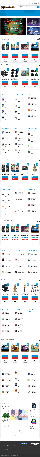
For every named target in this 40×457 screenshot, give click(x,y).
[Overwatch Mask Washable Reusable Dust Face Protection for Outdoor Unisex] (3, 138)
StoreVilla (22, 455)
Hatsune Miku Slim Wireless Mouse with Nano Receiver (8, 319)
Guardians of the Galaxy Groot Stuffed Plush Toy (21, 199)
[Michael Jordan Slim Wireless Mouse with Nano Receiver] (3, 313)
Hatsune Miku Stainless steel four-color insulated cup (34, 266)
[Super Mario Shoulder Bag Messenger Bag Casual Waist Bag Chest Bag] (35, 168)
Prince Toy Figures (21, 254)
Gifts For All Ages (9, 14)
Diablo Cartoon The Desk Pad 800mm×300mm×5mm (8, 260)
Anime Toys (19, 204)
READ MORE (5, 410)
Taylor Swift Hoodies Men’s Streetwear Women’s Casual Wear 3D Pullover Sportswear (34, 98)
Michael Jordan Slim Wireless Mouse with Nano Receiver (8, 313)
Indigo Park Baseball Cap (21, 105)
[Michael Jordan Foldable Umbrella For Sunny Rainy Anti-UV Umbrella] (29, 205)
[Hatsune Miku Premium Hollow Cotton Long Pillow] (29, 386)
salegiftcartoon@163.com (6, 0)
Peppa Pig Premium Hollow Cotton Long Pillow (34, 380)
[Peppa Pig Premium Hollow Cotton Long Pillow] (29, 380)
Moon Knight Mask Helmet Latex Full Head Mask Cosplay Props (8, 144)
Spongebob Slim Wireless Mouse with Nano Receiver (8, 325)
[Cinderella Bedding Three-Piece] (35, 46)
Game (5, 78)
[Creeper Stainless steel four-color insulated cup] (29, 259)
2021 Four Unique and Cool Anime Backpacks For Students (33, 412)
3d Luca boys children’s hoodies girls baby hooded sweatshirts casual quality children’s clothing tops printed (34, 116)
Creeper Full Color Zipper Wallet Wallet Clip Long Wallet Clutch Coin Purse (34, 152)
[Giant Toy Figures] (16, 259)
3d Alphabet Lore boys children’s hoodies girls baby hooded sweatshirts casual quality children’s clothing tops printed (34, 110)
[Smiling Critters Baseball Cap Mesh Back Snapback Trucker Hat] (16, 117)
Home (3, 11)
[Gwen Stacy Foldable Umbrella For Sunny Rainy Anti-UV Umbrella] (29, 199)
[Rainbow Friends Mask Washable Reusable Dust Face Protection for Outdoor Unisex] (3, 132)
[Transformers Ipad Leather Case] (16, 144)
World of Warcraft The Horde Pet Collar (8, 194)
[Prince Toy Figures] (16, 254)
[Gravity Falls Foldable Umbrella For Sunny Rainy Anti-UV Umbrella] (29, 193)
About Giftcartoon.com (9, 11)
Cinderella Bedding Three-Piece (35, 53)
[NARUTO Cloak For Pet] (3, 206)
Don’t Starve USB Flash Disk (21, 150)
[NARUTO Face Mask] (15, 73)
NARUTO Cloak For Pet (8, 206)
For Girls (3, 14)
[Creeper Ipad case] (25, 73)
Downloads (14, 449)
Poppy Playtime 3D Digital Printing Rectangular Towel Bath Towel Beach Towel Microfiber (8, 117)
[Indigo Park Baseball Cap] (16, 105)
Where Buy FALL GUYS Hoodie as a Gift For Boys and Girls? (33, 427)
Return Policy (6, 446)
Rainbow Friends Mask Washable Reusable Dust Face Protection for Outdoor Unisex (8, 132)
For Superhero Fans (7, 143)
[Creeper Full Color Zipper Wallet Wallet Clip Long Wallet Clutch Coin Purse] (29, 151)
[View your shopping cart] (38, 3)
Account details (15, 446)
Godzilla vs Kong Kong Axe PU (21, 266)
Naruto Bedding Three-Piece (25, 354)
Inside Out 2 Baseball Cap (21, 99)
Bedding (6, 379)
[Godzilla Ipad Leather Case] (25, 46)
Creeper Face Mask (35, 79)
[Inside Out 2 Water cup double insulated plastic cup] (29, 254)
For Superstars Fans (33, 97)
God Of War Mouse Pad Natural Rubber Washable (8, 266)
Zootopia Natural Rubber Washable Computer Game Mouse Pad (8, 272)
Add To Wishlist (5, 61)
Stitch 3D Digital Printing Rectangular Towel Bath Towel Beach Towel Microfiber (8, 111)
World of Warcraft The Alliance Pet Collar (8, 200)
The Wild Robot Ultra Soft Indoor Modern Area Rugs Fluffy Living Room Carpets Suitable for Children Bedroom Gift (21, 372)
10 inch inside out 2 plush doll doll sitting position (21, 211)
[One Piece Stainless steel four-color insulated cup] (29, 272)
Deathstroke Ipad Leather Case (21, 138)
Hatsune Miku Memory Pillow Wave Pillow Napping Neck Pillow (34, 392)
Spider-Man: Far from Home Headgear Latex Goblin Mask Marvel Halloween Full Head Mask (8, 150)
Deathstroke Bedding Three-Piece (15, 354)
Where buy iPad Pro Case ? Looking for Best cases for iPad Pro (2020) (20, 422)
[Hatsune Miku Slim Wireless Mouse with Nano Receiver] (3, 319)
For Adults (32, 11)
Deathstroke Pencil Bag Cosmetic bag (25, 174)
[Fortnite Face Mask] (5, 73)
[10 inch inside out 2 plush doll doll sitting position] (16, 211)
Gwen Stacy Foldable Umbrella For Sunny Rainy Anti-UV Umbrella (34, 199)
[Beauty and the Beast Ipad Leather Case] (16, 331)
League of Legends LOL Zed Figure (21, 272)
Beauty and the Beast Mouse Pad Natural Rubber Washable (8, 254)
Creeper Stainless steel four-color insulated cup (34, 260)
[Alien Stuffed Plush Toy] (16, 193)
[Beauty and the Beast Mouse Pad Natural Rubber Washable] (3, 254)
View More (7, 30)
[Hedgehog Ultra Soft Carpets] (16, 378)
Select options (5, 55)
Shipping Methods (6, 449)
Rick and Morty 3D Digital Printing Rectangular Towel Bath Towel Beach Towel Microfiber (8, 99)
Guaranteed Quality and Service (15, 0)
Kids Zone (26, 11)
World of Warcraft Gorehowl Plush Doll (21, 205)
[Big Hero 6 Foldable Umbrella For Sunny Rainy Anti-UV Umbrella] (29, 211)
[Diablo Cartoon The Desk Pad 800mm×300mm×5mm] (3, 259)
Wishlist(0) (35, 3)
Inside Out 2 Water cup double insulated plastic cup (34, 254)
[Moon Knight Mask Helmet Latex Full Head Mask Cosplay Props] (3, 144)
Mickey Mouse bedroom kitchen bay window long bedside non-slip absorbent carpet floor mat (21, 391)
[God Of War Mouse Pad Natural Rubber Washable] (3, 266)
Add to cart (15, 296)
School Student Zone (19, 11)
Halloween (6, 149)
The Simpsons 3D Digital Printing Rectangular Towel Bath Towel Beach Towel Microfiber (8, 105)
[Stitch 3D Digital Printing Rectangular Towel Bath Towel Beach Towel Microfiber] (3, 111)
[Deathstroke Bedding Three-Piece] (15, 347)
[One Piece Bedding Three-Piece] (35, 347)
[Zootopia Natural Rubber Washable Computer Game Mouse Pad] (3, 272)
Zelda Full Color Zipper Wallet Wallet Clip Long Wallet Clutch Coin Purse (5, 53)
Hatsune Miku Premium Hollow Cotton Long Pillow (34, 386)
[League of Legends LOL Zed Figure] (16, 272)
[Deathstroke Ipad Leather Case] (16, 138)
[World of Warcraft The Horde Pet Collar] (3, 194)
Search (35, 444)
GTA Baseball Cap (21, 111)
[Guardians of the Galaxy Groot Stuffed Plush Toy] (16, 199)
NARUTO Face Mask (15, 79)
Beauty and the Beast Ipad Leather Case (21, 331)
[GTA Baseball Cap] (16, 111)
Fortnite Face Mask (5, 79)
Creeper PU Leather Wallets (34, 146)
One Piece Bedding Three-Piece (35, 354)
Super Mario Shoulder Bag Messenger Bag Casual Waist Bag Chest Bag (35, 174)
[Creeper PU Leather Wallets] (29, 145)
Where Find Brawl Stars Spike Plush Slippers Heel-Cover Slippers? (6, 422)
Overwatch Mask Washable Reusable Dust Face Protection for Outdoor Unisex (8, 138)
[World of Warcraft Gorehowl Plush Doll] (16, 205)
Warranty (5, 451)
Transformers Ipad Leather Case (21, 144)
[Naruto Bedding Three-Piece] (25, 347)
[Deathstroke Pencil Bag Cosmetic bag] (25, 168)
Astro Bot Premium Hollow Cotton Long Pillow (34, 374)
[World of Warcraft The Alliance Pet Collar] (3, 200)
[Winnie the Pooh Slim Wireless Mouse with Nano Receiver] (3, 331)
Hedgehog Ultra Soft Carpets (21, 378)
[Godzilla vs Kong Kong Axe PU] (16, 266)
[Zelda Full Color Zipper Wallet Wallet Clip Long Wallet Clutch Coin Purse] (5, 46)
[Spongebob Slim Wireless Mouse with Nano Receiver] (3, 325)
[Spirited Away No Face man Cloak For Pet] (3, 212)
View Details (5, 57)
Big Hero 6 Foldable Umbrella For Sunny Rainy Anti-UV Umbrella (34, 211)
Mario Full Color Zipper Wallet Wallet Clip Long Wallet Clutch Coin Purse (15, 53)
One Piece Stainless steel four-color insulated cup (34, 272)
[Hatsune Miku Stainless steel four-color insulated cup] (29, 266)
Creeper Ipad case (25, 79)
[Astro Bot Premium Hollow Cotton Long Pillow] (29, 374)
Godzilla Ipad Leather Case (25, 53)
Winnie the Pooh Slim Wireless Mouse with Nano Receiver (8, 331)
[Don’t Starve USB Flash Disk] (16, 150)
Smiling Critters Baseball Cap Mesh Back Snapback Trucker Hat (21, 117)
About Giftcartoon (6, 445)
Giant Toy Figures (21, 260)
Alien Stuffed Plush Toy (21, 193)
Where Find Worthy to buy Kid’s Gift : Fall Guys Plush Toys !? (6, 406)
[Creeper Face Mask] (35, 73)
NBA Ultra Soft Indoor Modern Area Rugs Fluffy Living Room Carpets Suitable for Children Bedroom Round (21, 384)
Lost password (15, 448)
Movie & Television (20, 192)
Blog (15, 14)
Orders (14, 445)
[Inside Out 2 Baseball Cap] (16, 99)
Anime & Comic (15, 78)
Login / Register (30, 3)
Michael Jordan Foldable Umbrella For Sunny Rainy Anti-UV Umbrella (34, 205)
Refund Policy (6, 448)
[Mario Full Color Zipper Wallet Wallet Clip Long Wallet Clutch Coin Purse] (15, 46)
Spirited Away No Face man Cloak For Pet (8, 212)
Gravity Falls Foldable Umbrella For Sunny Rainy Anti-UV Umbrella (34, 193)
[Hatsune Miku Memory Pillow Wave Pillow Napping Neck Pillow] (29, 392)
